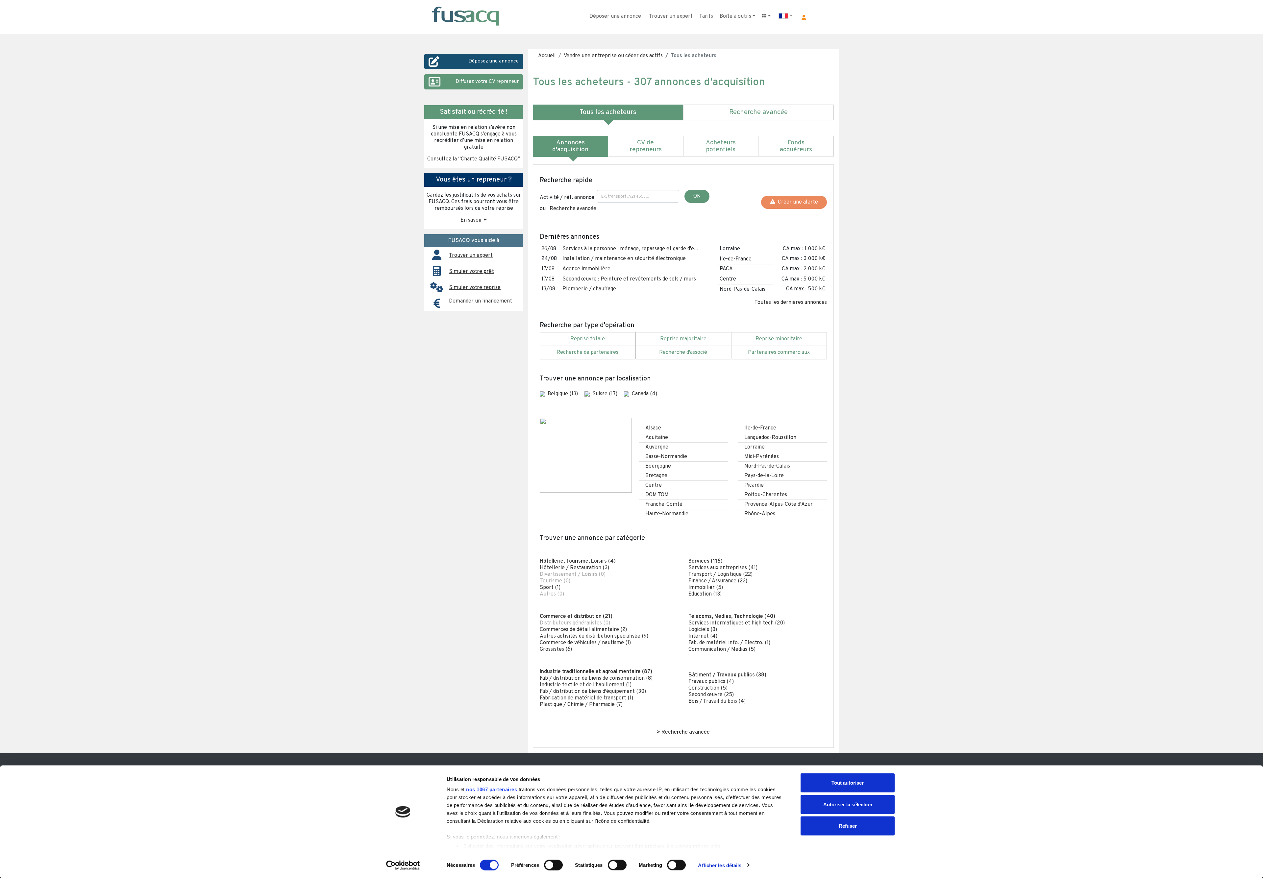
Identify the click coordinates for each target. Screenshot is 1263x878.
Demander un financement (480, 301)
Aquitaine (656, 437)
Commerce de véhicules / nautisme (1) (585, 643)
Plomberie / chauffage (589, 289)
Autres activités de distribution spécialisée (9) (594, 636)
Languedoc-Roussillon (770, 437)
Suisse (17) (605, 394)
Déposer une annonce (615, 16)
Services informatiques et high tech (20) (736, 623)
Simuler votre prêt (471, 271)
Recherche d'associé (683, 352)
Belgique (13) (563, 394)
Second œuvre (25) (711, 695)
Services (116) (705, 561)
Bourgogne (658, 466)
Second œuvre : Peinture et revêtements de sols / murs (629, 279)
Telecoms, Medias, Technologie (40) (731, 616)
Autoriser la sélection (847, 804)
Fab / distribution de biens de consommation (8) (596, 678)
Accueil (547, 56)
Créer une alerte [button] (796, 202)
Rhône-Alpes (759, 514)
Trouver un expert (671, 16)
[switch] (553, 865)
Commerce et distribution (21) (576, 616)
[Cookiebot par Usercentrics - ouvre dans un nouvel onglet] (403, 865)
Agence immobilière (586, 269)
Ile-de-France (760, 428)
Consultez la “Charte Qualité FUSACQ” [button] (473, 159)
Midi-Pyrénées (761, 456)
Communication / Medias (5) (721, 649)
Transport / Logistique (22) (720, 574)
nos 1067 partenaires (491, 789)
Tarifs (706, 16)
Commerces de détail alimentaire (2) (583, 629)
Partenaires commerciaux (779, 352)
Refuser (848, 826)
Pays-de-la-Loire (764, 476)
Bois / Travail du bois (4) (717, 701)
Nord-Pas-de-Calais (767, 466)
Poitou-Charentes (765, 495)
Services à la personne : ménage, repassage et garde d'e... (630, 249)
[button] (804, 17)
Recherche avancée (573, 209)
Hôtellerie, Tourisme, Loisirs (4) (578, 561)
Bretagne (656, 476)
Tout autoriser (847, 783)
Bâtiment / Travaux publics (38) (727, 675)
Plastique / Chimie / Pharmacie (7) (581, 704)
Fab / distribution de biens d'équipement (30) (593, 691)
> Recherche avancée (683, 732)
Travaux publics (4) (711, 681)
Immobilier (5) (705, 587)
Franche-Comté (663, 504)
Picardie (754, 485)
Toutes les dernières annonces (791, 302)
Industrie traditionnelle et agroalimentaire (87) (596, 672)
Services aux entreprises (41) (722, 568)
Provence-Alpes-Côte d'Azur (778, 504)
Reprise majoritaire (683, 339)
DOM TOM (657, 495)
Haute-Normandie (666, 514)
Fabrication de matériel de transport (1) (586, 698)
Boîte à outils (735, 16)
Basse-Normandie (666, 456)
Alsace (653, 428)
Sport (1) (550, 587)
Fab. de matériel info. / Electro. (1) (729, 643)
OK (697, 196)
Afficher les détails (719, 865)
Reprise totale (587, 339)
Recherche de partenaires (587, 352)
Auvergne (656, 447)
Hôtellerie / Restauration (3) (574, 568)
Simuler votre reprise (475, 287)
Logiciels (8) (702, 629)
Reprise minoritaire (778, 339)
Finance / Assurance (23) (717, 581)
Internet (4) (702, 636)
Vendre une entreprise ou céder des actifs (613, 56)
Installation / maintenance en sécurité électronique (624, 259)
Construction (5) (708, 688)
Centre (653, 485)
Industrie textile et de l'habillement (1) (586, 685)
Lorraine (754, 447)
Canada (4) (644, 394)
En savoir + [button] (473, 220)
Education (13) (705, 594)
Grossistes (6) (556, 649)
